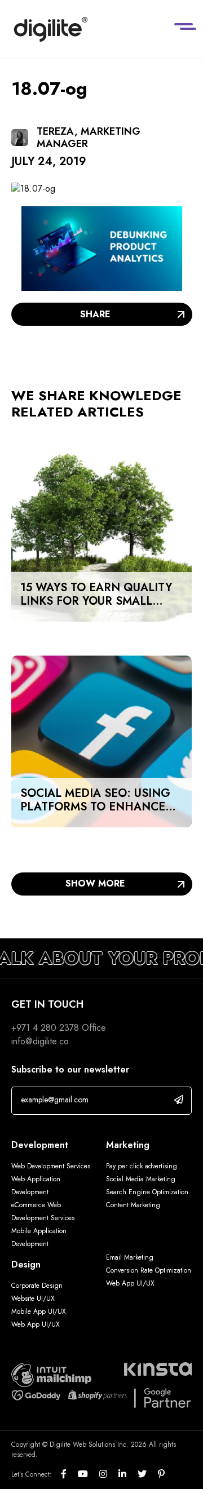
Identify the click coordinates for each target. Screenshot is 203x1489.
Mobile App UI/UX (38, 1311)
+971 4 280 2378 (45, 1027)
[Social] (69, 1474)
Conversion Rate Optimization (148, 1270)
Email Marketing (129, 1257)
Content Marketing (133, 1205)
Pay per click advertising (141, 1166)
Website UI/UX (33, 1298)
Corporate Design (37, 1285)
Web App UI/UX (35, 1324)
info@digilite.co (40, 1041)
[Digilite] (50, 29)
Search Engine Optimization (147, 1192)
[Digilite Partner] (51, 1374)
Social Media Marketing (140, 1179)
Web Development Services (50, 1166)
